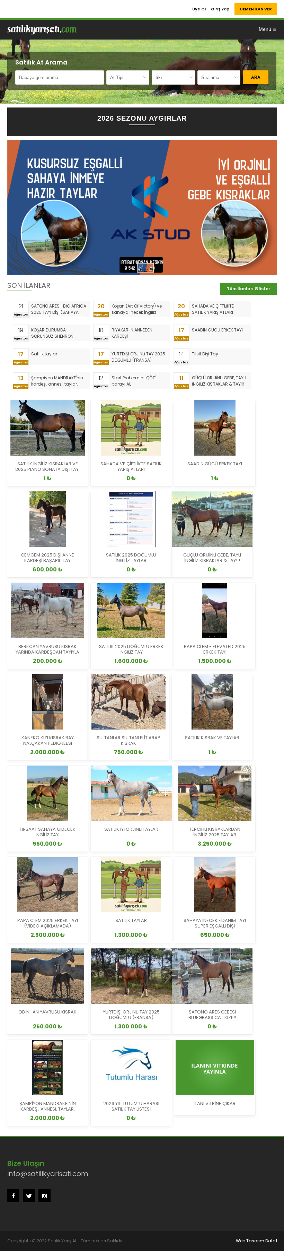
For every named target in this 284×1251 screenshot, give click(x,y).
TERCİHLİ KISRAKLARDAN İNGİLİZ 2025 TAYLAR (214, 832)
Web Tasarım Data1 (256, 1241)
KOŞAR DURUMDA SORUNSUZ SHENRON (52, 333)
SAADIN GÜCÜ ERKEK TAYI (217, 330)
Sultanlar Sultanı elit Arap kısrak (128, 740)
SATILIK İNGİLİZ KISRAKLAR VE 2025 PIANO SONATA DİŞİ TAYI (47, 466)
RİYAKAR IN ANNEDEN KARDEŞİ (132, 333)
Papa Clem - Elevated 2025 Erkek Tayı (215, 649)
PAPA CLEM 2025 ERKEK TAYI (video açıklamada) (47, 923)
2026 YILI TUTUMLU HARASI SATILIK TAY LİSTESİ (131, 1106)
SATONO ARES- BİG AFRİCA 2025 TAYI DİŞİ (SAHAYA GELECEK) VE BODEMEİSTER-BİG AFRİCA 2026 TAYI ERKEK (59, 310)
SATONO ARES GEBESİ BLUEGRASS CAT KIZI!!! (212, 1015)
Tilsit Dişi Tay (205, 354)
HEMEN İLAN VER (256, 9)
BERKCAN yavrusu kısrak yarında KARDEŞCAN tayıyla (47, 649)
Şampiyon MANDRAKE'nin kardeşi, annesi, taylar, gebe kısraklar (57, 382)
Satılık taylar (44, 354)
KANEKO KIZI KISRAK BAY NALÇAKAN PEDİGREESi (47, 740)
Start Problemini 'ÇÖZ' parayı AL (134, 381)
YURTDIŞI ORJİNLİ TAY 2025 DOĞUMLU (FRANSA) (138, 357)
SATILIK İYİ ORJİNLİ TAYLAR (131, 829)
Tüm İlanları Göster (248, 289)
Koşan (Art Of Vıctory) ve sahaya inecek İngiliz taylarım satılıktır (137, 310)
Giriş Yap (220, 9)
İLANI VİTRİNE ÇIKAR (215, 1103)
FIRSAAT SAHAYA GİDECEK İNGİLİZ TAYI (48, 832)
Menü (265, 29)
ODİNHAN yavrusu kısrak (47, 1012)
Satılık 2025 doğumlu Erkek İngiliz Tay (131, 649)
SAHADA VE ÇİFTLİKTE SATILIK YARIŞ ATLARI (213, 309)
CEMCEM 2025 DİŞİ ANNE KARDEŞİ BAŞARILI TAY (47, 558)
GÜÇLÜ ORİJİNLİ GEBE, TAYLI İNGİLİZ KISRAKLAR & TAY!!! (219, 381)
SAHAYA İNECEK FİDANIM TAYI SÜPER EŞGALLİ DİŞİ (215, 923)
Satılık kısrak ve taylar (212, 737)
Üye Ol (199, 9)
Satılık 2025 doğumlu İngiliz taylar (131, 558)
